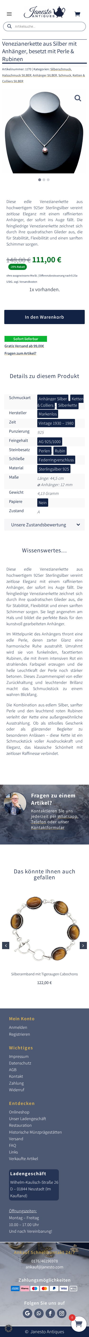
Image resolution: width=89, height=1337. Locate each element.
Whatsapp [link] (67, 816)
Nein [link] (43, 502)
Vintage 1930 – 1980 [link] (56, 423)
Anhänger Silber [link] (53, 398)
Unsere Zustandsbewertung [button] (38, 525)
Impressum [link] (19, 1056)
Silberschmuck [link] (60, 69)
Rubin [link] (60, 450)
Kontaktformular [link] (48, 827)
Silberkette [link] (67, 405)
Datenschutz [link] (20, 1063)
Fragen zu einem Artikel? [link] (53, 799)
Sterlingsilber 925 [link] (54, 469)
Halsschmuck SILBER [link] (16, 75)
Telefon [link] (38, 821)
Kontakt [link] (16, 1076)
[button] (9, 14)
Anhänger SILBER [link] (45, 75)
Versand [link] (16, 1138)
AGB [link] (12, 1069)
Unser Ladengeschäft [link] (27, 1118)
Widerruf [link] (16, 1089)
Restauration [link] (20, 1125)
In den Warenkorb (44, 317)
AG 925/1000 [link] (50, 441)
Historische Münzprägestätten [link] (35, 1132)
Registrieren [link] (19, 1034)
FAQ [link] (12, 1145)
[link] (44, 16)
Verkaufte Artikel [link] (23, 1158)
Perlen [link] (44, 450)
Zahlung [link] (16, 1083)
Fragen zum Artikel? (20, 353)
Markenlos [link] (48, 414)
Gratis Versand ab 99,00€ (24, 345)
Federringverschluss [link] (56, 459)
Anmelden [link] (18, 1027)
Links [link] (13, 1152)
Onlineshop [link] (19, 1112)
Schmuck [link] (64, 75)
